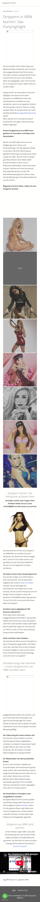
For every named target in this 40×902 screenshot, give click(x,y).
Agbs (14, 890)
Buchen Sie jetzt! (20, 846)
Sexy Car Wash (27, 583)
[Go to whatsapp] (4, 896)
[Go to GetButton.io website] (5, 900)
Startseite (16, 11)
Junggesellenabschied (27, 113)
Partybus (25, 805)
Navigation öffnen (9, 3)
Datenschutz (23, 890)
